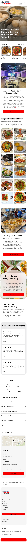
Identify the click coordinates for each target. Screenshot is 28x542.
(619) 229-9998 (6, 462)
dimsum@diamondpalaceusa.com (10, 465)
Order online (13, 473)
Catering (4, 509)
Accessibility (4, 521)
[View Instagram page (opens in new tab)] (5, 528)
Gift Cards (4, 505)
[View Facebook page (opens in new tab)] (3, 528)
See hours (22, 469)
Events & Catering (6, 499)
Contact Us (5, 507)
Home (3, 496)
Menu (20, 3)
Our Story (4, 501)
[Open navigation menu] (24, 3)
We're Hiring (5, 503)
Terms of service (5, 519)
